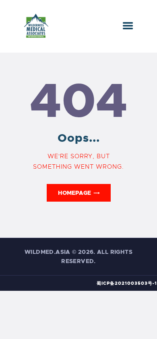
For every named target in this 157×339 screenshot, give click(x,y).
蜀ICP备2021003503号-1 (127, 283)
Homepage (74, 192)
